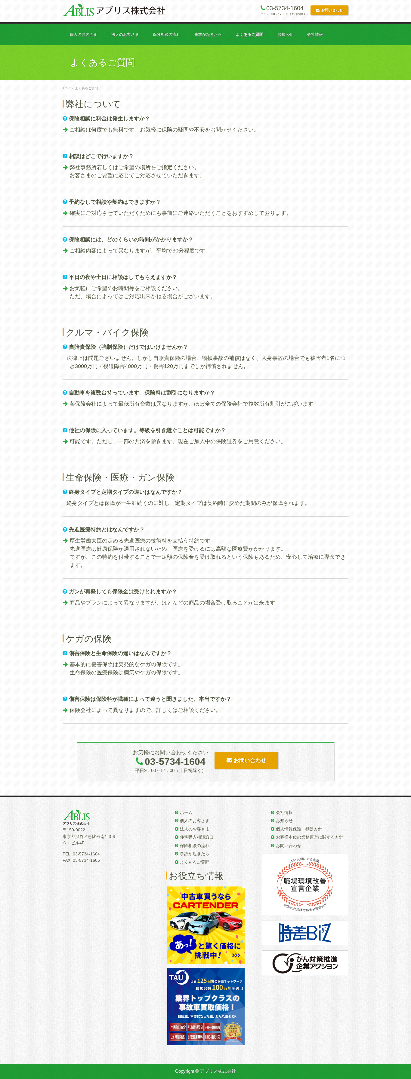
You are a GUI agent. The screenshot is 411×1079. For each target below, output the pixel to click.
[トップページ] (114, 11)
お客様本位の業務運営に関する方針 (309, 837)
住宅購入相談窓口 (197, 837)
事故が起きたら (208, 34)
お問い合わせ (332, 10)
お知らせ (285, 34)
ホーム (186, 812)
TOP (66, 88)
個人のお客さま (83, 34)
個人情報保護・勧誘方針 (299, 829)
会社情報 (315, 34)
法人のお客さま (125, 34)
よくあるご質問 (249, 34)
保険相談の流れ (166, 34)
